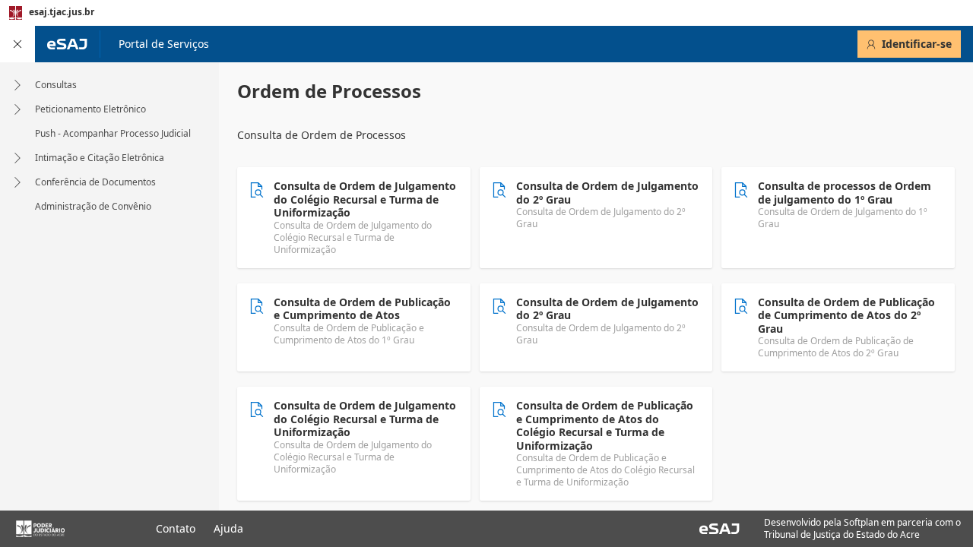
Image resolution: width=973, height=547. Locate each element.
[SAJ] (719, 528)
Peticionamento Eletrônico (90, 109)
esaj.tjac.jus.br (61, 12)
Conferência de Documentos (95, 182)
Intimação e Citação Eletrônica (99, 158)
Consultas (56, 85)
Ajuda (228, 528)
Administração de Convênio (93, 207)
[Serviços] (17, 44)
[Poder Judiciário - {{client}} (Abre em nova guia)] (65, 529)
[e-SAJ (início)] (67, 44)
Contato (175, 528)
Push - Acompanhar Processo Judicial (113, 134)
